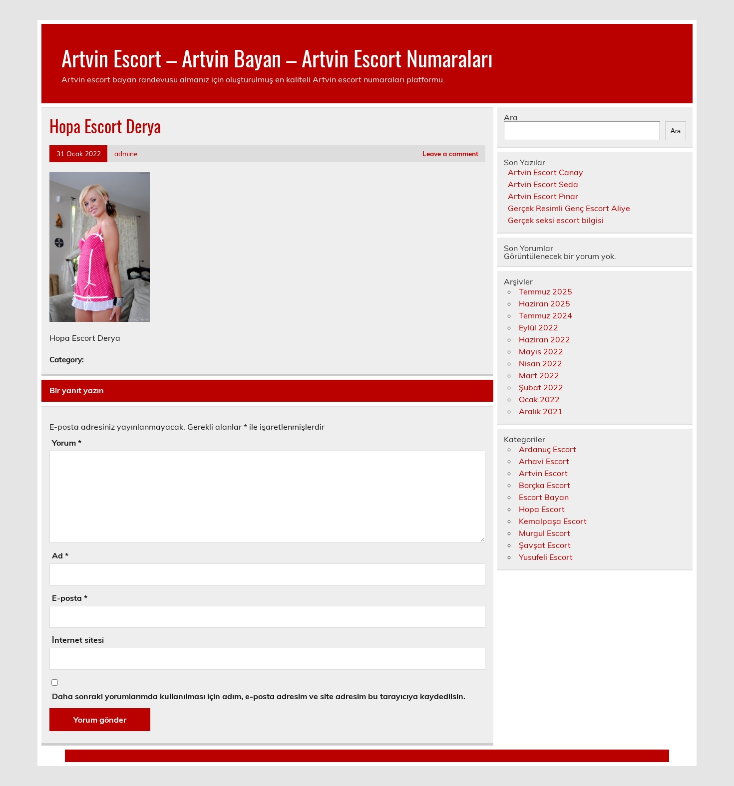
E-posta (69, 598)
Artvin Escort (543, 473)
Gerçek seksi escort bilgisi (556, 220)
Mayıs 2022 (541, 351)
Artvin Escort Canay (545, 172)
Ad (60, 555)
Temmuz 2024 (545, 315)
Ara (511, 117)
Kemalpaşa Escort (553, 521)
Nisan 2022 (540, 363)
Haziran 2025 (544, 303)
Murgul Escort (544, 533)
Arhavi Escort (544, 461)
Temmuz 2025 (545, 291)
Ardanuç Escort (547, 449)
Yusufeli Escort (546, 557)
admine (125, 153)
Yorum (66, 443)
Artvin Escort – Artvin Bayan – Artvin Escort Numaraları (277, 57)
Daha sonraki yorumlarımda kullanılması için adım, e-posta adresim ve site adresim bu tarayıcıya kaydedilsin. (258, 696)
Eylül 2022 (538, 327)
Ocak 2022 (539, 399)
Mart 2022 (539, 375)
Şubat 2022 (541, 387)
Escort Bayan (544, 497)
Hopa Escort (542, 509)
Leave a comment (450, 153)
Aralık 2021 (541, 411)
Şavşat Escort (545, 545)
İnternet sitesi (78, 640)
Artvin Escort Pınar (543, 196)
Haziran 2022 (544, 339)
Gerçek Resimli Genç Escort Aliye (569, 208)
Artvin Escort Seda (543, 184)
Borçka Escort (544, 485)
